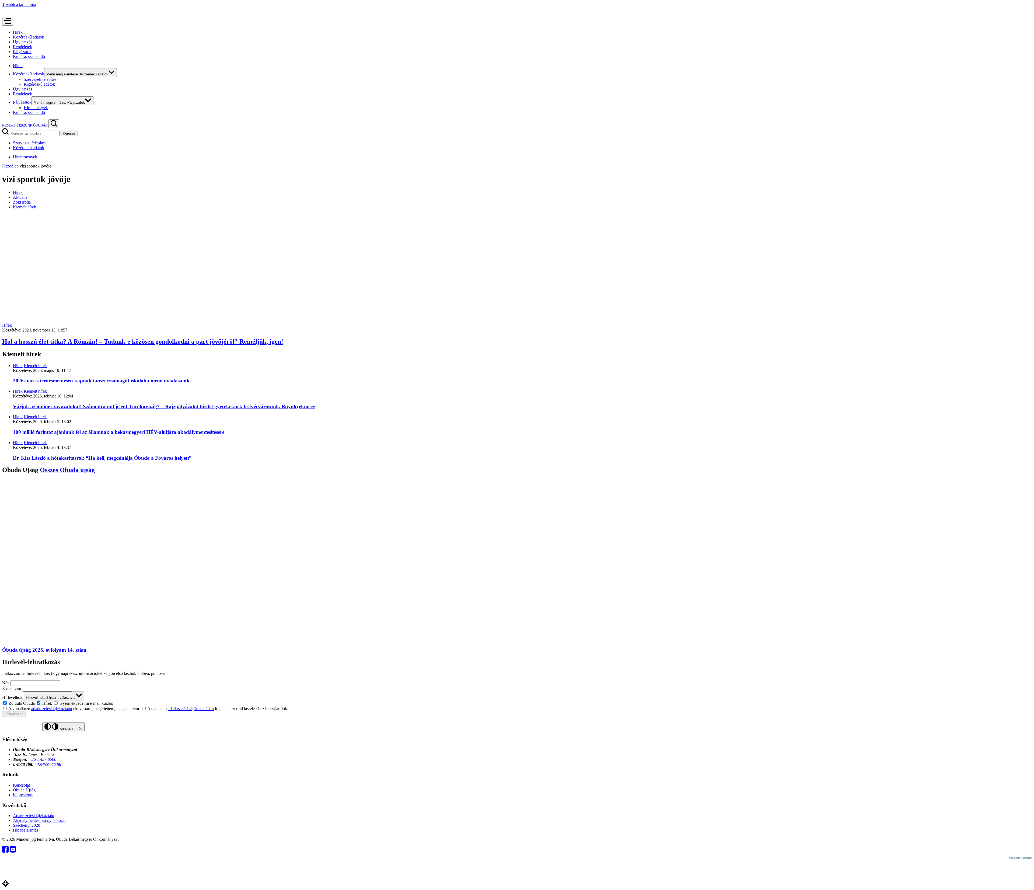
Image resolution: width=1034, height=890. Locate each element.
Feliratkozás (13, 714)
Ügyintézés (22, 42)
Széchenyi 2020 (26, 825)
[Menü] (7, 21)
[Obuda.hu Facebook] (6, 851)
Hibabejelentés (25, 830)
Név (5, 682)
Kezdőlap (10, 166)
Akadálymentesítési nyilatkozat (39, 820)
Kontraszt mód (70, 729)
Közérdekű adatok (28, 37)
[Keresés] (53, 123)
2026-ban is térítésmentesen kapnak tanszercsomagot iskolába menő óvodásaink (101, 380)
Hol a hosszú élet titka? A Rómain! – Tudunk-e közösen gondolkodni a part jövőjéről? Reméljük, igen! (142, 341)
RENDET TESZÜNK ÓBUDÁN (25, 125)
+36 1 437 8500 (42, 759)
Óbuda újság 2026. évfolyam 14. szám (44, 650)
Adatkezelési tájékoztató (33, 815)
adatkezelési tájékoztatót (51, 708)
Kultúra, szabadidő (29, 56)
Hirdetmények (36, 107)
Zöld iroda (22, 202)
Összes (67, 469)
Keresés (69, 133)
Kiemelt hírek (24, 207)
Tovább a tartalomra (19, 4)
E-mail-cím (11, 688)
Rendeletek (22, 46)
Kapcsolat (21, 785)
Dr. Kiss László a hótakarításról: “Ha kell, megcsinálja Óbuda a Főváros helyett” (102, 458)
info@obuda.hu (47, 764)
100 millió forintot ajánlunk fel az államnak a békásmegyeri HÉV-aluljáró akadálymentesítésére (118, 432)
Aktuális (20, 197)
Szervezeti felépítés (40, 79)
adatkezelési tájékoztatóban (191, 708)
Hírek (18, 32)
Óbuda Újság (24, 790)
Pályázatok (22, 51)
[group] (517, 703)
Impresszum (23, 795)
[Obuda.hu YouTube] (13, 851)
